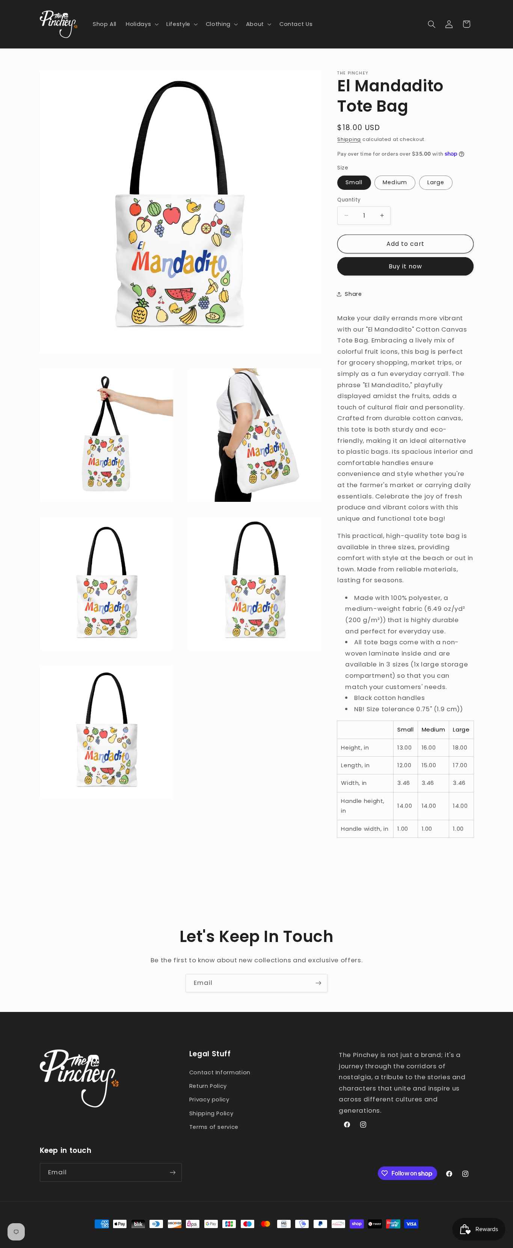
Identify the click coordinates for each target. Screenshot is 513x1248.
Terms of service (213, 1127)
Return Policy (208, 1086)
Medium (395, 182)
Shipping (349, 139)
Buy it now (405, 266)
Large (435, 182)
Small (354, 182)
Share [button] (353, 293)
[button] (141, 24)
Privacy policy (209, 1099)
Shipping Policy (211, 1113)
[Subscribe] (318, 983)
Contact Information (219, 1072)
